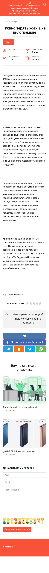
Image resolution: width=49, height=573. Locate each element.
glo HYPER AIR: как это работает (19, 451)
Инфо (8, 42)
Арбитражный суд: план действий (20, 407)
